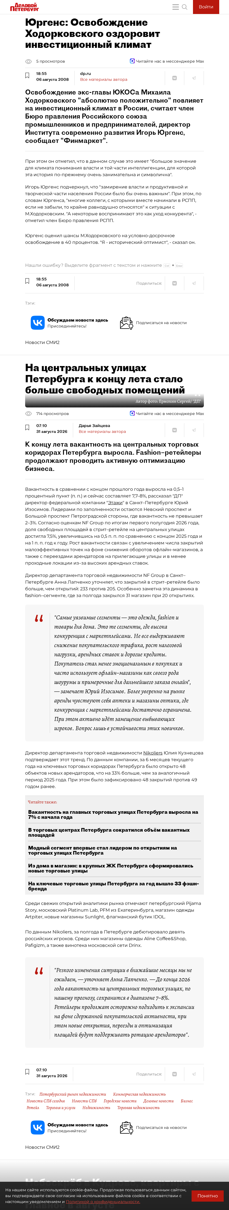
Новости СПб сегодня (46, 1101)
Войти (206, 7)
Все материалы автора (103, 79)
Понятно (207, 1196)
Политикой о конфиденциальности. (103, 1201)
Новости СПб (84, 1101)
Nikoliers (153, 753)
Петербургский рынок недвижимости (72, 1094)
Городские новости (120, 1101)
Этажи (115, 502)
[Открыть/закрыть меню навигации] (175, 7)
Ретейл (33, 1108)
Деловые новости (159, 1101)
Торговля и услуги (60, 1108)
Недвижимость (96, 1108)
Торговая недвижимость (138, 1108)
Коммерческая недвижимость (139, 1094)
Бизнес (187, 1101)
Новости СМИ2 (42, 342)
